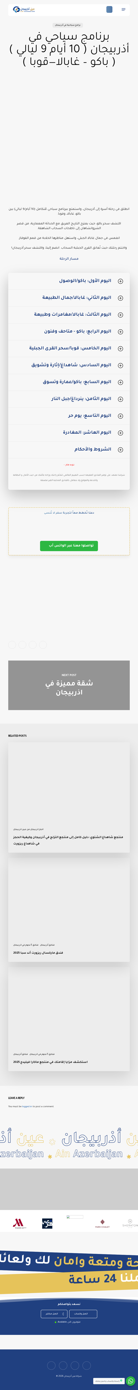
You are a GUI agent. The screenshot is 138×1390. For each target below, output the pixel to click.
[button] (123, 9)
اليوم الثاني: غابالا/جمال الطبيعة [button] (76, 298)
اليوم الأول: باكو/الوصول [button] (85, 281)
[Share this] (12, 645)
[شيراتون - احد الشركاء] (116, 1223)
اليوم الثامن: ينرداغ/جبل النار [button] (81, 399)
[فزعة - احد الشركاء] (33, 1223)
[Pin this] (43, 645)
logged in (27, 1106)
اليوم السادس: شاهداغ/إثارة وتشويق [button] (71, 365)
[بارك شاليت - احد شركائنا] (89, 1223)
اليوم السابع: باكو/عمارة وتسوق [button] (77, 382)
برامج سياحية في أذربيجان (67, 25)
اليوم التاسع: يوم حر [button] (89, 416)
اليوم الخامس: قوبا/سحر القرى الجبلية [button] (70, 348)
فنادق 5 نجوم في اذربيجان (25, 945)
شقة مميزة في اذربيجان (69, 685)
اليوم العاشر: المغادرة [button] (87, 432)
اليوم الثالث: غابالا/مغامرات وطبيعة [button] (72, 314)
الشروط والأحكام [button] (93, 449)
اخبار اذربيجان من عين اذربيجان (28, 829)
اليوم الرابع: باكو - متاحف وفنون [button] (77, 331)
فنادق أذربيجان (47, 945)
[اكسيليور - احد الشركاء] (61, 1223)
